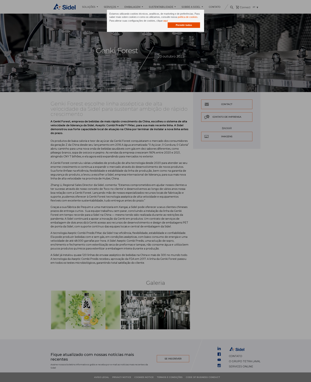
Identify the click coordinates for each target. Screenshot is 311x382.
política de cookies (187, 17)
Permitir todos (184, 25)
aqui (165, 20)
